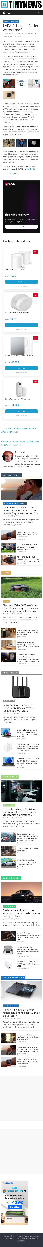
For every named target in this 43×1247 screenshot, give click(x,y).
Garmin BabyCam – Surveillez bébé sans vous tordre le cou (20, 443)
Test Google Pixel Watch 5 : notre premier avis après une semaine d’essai (27, 534)
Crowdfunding (7, 36)
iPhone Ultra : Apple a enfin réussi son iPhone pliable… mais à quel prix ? (21, 1012)
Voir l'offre (21, 282)
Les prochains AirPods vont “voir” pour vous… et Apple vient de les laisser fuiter (28, 1037)
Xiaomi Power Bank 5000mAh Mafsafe (19, 356)
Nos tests (23, 503)
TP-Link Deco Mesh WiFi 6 (14, 269)
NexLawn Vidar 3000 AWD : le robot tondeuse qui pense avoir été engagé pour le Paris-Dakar (21, 608)
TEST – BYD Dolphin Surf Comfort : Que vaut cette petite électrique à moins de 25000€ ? (28, 559)
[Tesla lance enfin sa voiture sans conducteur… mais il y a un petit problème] (21, 883)
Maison (6, 601)
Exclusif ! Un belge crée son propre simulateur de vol (19, 430)
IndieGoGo (14, 173)
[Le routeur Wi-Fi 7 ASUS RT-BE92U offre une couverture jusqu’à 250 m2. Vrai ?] (21, 677)
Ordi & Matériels (9, 701)
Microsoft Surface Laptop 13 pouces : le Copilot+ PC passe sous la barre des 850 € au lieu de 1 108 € (27, 733)
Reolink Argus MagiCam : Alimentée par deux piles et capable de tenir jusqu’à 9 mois (28, 644)
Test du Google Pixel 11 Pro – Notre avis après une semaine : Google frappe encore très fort (20, 510)
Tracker (19, 36)
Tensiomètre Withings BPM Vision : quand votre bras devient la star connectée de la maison (28, 950)
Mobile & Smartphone (11, 22)
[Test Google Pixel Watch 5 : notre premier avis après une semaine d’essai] (8, 531)
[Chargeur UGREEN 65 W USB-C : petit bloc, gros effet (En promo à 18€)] (8, 961)
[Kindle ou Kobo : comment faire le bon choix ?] (8, 847)
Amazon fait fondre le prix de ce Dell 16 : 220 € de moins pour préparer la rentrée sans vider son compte (28, 762)
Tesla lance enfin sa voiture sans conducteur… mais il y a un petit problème (21, 913)
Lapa (14, 36)
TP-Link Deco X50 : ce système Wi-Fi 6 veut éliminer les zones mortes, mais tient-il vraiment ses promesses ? (28, 747)
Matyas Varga (20, 516)
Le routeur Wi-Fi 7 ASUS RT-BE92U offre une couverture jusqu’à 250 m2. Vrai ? (19, 707)
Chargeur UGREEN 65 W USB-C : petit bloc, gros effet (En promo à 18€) (28, 964)
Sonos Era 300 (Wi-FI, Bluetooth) (17, 312)
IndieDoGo (30, 169)
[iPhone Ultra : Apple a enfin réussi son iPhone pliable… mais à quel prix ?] (21, 982)
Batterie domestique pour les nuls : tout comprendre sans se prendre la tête (28, 632)
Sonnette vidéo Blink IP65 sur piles (17, 399)
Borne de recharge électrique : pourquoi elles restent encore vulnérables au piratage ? (20, 812)
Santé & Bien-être (9, 906)
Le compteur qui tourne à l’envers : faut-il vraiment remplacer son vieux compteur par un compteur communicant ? (28, 658)
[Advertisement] (21, 1098)
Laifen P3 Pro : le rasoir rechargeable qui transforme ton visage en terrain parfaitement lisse (28, 936)
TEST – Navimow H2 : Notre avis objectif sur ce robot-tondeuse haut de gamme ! (27, 547)
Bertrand (21, 33)
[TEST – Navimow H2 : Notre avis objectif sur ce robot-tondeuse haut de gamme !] (8, 544)
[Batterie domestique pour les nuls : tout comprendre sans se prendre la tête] (8, 629)
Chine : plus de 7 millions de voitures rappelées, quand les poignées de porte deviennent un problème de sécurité (27, 837)
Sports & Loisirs (9, 805)
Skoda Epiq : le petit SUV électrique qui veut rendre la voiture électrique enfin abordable (26, 863)
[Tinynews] (3, 12)
